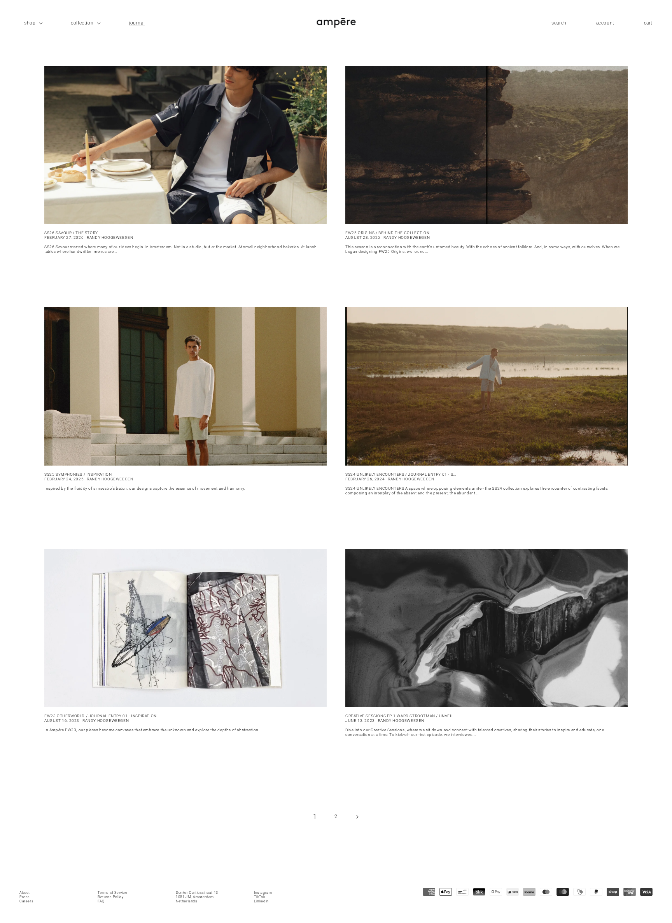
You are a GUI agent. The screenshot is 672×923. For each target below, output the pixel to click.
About (24, 893)
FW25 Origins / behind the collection (387, 233)
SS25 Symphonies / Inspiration (78, 474)
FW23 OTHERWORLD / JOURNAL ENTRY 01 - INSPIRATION (100, 716)
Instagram (263, 893)
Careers (26, 901)
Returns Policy (110, 897)
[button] (32, 23)
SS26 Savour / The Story (71, 233)
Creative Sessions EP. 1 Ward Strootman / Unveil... (401, 716)
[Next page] (357, 816)
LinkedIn (261, 901)
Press (24, 897)
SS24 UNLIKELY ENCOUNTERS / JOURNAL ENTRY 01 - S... (400, 474)
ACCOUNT (605, 25)
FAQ (101, 901)
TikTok (259, 897)
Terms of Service (113, 893)
